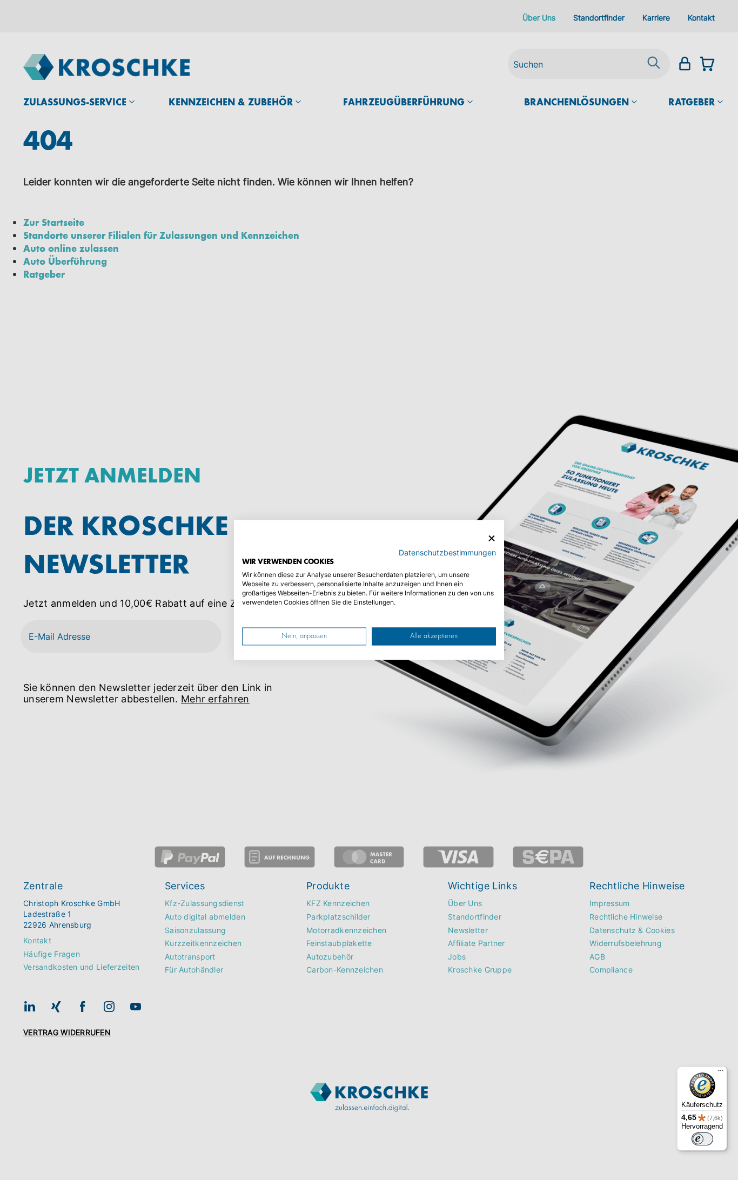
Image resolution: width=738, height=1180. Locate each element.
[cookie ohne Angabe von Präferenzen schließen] (491, 538)
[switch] (702, 1138)
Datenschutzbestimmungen (447, 552)
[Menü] (720, 1073)
